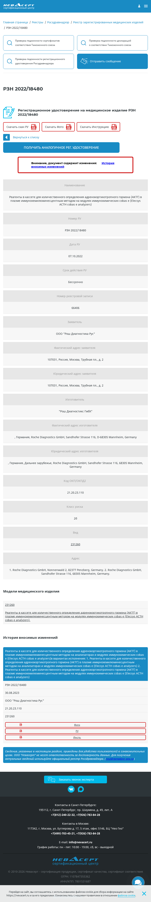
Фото (77, 724)
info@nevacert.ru (80, 842)
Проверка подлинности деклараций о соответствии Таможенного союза (110, 43)
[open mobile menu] (146, 6)
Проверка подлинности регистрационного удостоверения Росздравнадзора (40, 61)
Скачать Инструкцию (94, 127)
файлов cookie (126, 895)
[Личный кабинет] (139, 6)
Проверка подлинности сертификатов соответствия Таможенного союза (37, 43)
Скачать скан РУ (17, 127)
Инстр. (77, 737)
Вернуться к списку (26, 137)
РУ (77, 731)
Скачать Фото (54, 127)
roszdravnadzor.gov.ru (120, 759)
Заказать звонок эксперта (76, 779)
